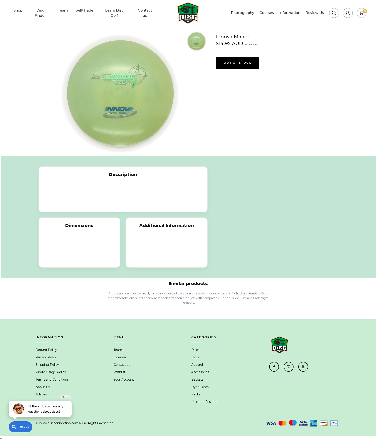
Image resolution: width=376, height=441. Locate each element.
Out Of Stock (237, 62)
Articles (41, 394)
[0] (361, 13)
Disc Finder (40, 13)
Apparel (197, 365)
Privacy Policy (46, 357)
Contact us (145, 13)
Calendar (120, 357)
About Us (43, 387)
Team (63, 10)
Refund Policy (46, 350)
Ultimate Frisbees (204, 402)
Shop (18, 10)
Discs (195, 350)
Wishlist (119, 372)
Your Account (124, 379)
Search (302, 7)
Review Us (315, 13)
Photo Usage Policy (51, 372)
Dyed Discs (199, 387)
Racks (195, 394)
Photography (242, 13)
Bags (195, 357)
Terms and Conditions (52, 379)
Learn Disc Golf (114, 13)
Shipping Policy (47, 365)
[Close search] (321, 7)
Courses (266, 13)
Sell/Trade (84, 10)
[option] (120, 93)
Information (289, 13)
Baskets (197, 379)
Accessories (200, 372)
